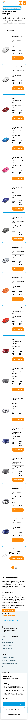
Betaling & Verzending (9, 660)
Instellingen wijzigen (14, 714)
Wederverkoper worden (9, 663)
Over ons (5, 640)
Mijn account (20, 3)
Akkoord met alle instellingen (14, 704)
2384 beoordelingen (8, 615)
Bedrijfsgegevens (7, 642)
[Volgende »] (18, 567)
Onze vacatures (7, 648)
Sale (3, 666)
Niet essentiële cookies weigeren (14, 709)
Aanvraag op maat (8, 657)
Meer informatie (7, 699)
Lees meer (5, 26)
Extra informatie (7, 645)
